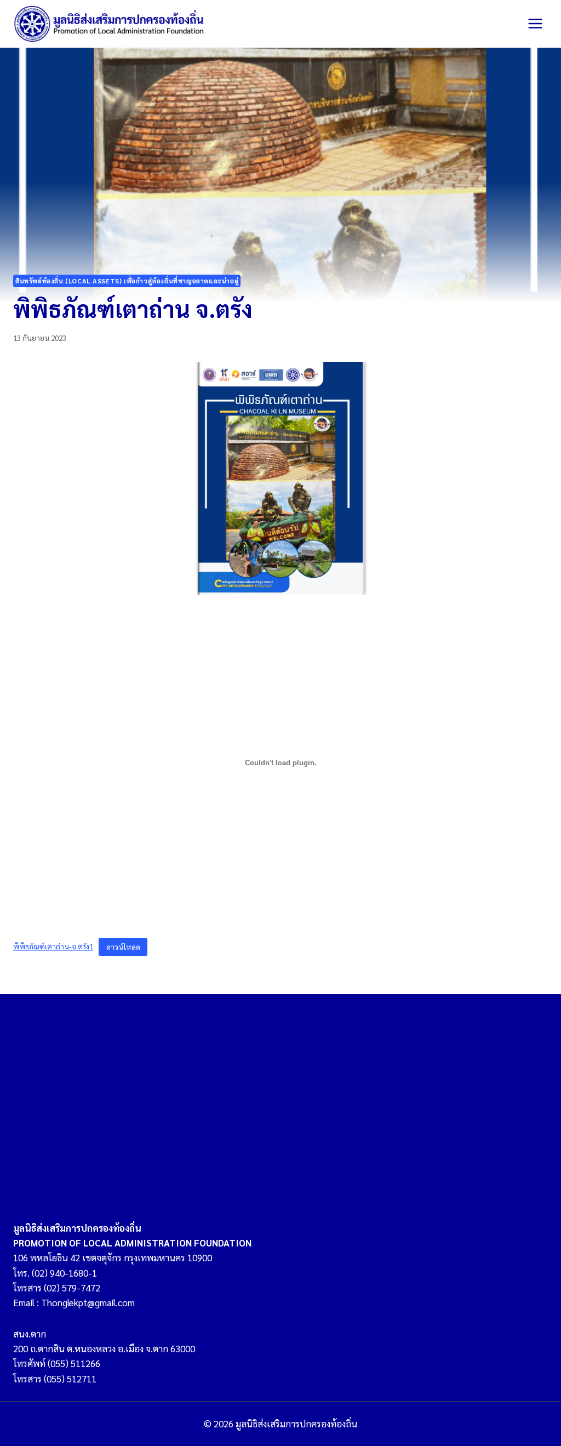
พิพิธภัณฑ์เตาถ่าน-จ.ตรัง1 (53, 947)
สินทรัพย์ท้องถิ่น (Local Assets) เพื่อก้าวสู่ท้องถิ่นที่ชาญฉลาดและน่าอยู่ (126, 280)
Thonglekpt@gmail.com (88, 1302)
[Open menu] (535, 24)
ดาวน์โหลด (123, 947)
